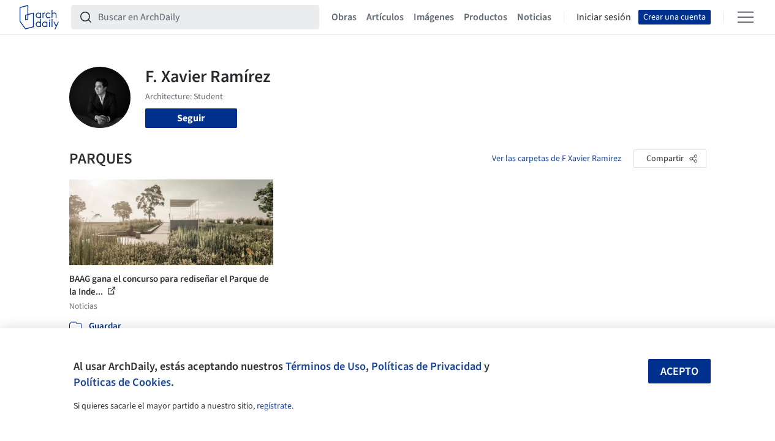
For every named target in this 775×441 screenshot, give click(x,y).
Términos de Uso (325, 366)
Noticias (534, 17)
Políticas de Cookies (122, 382)
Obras (344, 17)
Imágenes (434, 17)
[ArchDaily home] (39, 17)
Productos (485, 17)
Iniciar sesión (604, 17)
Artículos (385, 17)
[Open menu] (745, 17)
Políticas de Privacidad (426, 366)
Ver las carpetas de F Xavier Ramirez (556, 158)
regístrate (274, 406)
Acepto (679, 371)
